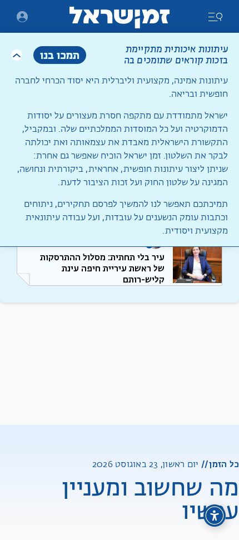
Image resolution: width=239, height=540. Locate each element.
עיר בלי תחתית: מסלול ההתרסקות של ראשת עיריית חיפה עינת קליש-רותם (102, 268)
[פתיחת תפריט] (22, 16)
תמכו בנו (59, 54)
